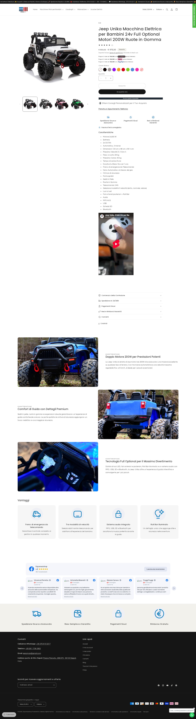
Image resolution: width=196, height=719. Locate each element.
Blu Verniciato (132, 69)
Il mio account (88, 647)
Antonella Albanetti (58, 580)
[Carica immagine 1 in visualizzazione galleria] (30, 104)
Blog (84, 662)
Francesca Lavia (166, 580)
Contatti (86, 659)
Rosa (137, 69)
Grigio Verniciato (109, 69)
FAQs (85, 670)
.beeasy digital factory (47, 711)
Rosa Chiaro (141, 69)
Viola (114, 69)
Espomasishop (27, 711)
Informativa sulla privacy (80, 711)
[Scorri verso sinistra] (20, 104)
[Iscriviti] (53, 685)
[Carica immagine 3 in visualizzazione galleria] (61, 104)
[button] (51, 9)
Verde (128, 69)
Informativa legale (135, 711)
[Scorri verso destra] (87, 104)
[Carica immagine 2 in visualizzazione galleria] (45, 104)
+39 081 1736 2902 (33, 649)
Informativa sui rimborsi (63, 711)
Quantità (102, 74)
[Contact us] (191, 714)
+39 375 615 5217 (43, 644)
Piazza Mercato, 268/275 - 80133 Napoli (59, 658)
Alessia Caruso (93, 580)
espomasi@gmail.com (32, 653)
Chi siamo (86, 655)
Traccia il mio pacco (90, 666)
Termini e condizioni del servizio (99, 711)
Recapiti (146, 711)
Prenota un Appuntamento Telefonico (113, 109)
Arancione (118, 69)
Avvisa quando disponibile (130, 98)
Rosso (123, 69)
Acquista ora (122, 92)
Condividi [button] (104, 323)
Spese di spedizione (116, 53)
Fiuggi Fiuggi (128, 580)
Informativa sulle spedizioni (119, 711)
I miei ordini (87, 651)
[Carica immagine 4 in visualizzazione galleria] (77, 104)
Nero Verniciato (105, 69)
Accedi (85, 644)
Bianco (100, 69)
